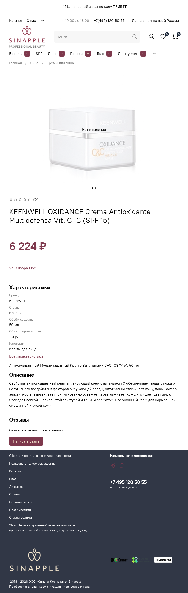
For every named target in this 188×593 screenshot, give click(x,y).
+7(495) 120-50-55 (109, 20)
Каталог (15, 20)
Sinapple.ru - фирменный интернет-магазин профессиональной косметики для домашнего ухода (48, 527)
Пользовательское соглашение (32, 463)
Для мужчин (128, 53)
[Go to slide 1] (92, 188)
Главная (15, 63)
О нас (31, 20)
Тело (100, 53)
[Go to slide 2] (95, 188)
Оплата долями (20, 517)
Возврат (15, 471)
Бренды (15, 53)
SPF (39, 53)
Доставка (16, 487)
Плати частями (20, 510)
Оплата (14, 494)
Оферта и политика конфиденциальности (40, 456)
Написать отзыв (26, 441)
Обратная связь (20, 502)
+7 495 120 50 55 (128, 482)
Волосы (76, 53)
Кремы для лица (60, 63)
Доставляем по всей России (155, 20)
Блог (12, 479)
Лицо (52, 53)
